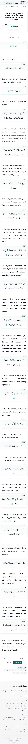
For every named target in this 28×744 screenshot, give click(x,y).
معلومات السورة (16, 672)
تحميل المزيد (17, 662)
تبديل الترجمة (14, 29)
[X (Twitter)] (21, 696)
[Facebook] (25, 696)
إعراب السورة (23, 672)
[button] (18, 6)
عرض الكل (9, 662)
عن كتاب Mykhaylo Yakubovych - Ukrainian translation (15, 670)
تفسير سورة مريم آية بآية (22, 667)
